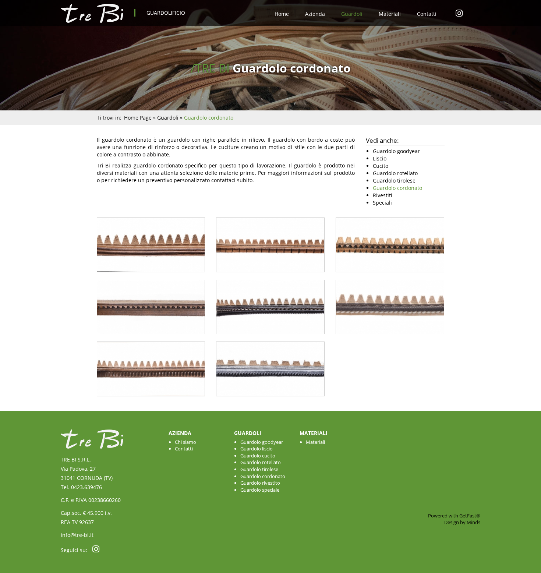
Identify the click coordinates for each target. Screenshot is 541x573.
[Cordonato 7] (151, 399)
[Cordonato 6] (390, 337)
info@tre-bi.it (77, 534)
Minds (473, 522)
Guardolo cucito (257, 455)
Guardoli (352, 13)
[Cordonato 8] (270, 399)
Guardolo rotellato (260, 462)
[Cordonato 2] (270, 275)
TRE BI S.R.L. (76, 459)
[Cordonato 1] (151, 275)
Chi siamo (185, 442)
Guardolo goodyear (261, 442)
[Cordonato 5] (270, 337)
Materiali (390, 13)
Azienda (315, 13)
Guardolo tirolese (259, 469)
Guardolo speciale (259, 490)
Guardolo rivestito (260, 483)
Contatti (426, 13)
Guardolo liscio (256, 448)
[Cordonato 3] (390, 275)
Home (282, 13)
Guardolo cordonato (262, 476)
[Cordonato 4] (151, 337)
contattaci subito (231, 180)
